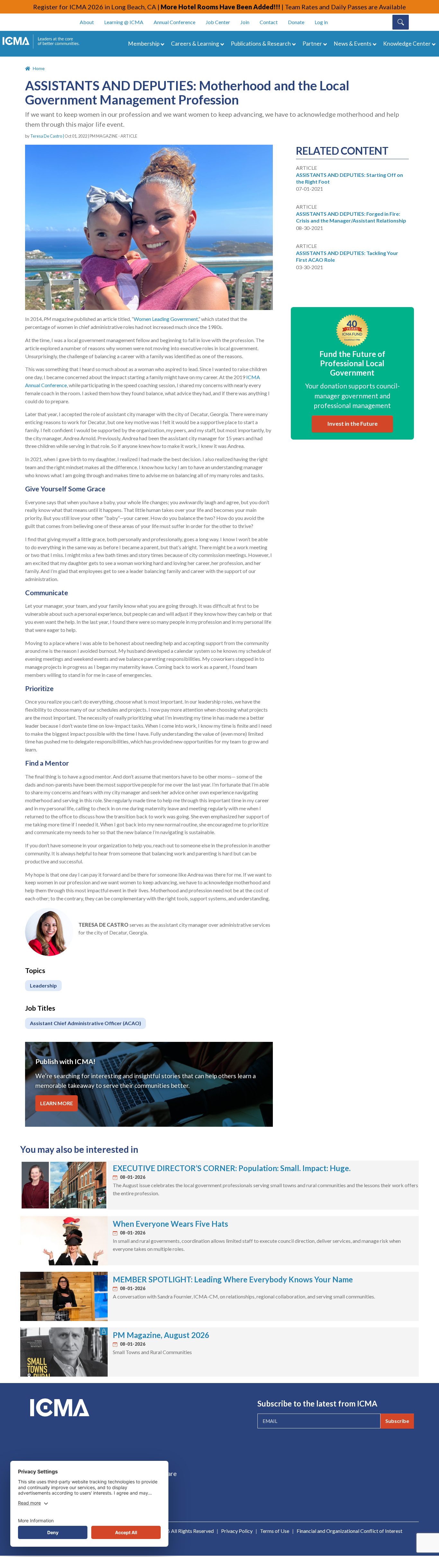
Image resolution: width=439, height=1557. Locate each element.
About (87, 22)
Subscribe (397, 1421)
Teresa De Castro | (47, 136)
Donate (296, 22)
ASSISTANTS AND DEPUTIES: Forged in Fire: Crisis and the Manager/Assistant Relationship (351, 217)
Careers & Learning (195, 43)
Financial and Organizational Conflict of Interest (349, 1531)
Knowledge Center (407, 43)
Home (39, 68)
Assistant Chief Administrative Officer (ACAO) (85, 1023)
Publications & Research (261, 43)
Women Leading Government (166, 319)
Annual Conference (174, 22)
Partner (312, 43)
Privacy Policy (237, 1531)
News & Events (353, 43)
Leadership (43, 985)
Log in (321, 22)
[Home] (44, 41)
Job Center (218, 22)
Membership (143, 43)
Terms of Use (274, 1531)
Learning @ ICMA (123, 22)
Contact (269, 22)
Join (244, 22)
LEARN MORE (56, 1103)
